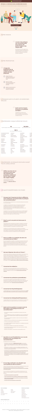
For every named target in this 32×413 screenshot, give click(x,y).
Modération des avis (24, 409)
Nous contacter (28, 409)
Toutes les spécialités (3, 394)
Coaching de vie (22, 135)
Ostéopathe (12, 389)
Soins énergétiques (22, 150)
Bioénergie (21, 134)
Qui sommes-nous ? (4, 409)
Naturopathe (2, 389)
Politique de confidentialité (19, 409)
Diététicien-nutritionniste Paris (24, 394)
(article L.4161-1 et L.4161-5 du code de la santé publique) (19, 260)
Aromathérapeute (2, 391)
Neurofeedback (22, 144)
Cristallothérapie (3, 136)
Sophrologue (12, 390)
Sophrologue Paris (23, 392)
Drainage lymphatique (14, 136)
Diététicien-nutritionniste (13, 391)
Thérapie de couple (22, 151)
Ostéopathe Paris (23, 390)
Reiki (11, 149)
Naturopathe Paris (23, 389)
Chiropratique (3, 135)
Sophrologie (12, 151)
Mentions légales (8, 409)
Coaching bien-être (13, 135)
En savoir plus (16, 27)
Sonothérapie (3, 151)
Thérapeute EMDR (12, 392)
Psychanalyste (2, 390)
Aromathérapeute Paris (24, 393)
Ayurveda (12, 134)
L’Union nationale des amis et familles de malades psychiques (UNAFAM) (15, 376)
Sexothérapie (3, 150)
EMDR (30, 136)
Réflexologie (3, 149)
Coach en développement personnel (4, 393)
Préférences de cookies (11, 410)
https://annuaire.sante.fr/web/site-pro (18, 282)
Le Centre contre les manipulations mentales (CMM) (12, 380)
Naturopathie (12, 144)
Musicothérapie (3, 144)
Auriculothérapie (3, 134)
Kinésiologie (22, 141)
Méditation (21, 142)
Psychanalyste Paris (23, 391)
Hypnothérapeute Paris (24, 395)
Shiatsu (12, 150)
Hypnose (2, 141)
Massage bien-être (3, 142)
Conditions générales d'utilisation (13, 409)
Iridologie (12, 141)
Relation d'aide (22, 149)
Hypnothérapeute (2, 392)
